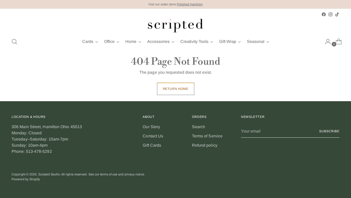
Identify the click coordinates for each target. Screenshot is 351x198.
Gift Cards (152, 145)
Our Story (151, 127)
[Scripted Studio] (175, 25)
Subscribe (329, 131)
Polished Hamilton (190, 4)
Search (198, 127)
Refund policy (204, 145)
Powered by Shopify (26, 179)
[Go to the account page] (326, 41)
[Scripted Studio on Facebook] (323, 14)
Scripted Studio (49, 174)
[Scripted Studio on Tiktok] (337, 14)
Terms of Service (207, 136)
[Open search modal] (14, 41)
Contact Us (153, 136)
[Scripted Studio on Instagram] (330, 14)
